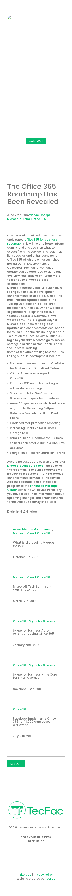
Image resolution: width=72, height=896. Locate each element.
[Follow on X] (54, 147)
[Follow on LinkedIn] (62, 147)
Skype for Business (42, 621)
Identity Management (37, 529)
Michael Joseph (40, 215)
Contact (36, 141)
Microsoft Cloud (18, 219)
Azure (17, 529)
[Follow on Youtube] (48, 862)
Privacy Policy (43, 874)
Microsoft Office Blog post (26, 466)
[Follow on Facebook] (46, 147)
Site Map (25, 874)
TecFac (50, 879)
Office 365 (38, 219)
